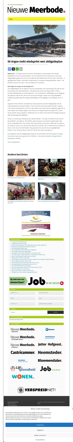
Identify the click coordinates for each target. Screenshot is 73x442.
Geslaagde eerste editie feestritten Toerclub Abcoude (20, 202)
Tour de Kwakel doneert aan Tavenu (49, 201)
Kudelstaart (57, 402)
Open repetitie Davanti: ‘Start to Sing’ (21, 261)
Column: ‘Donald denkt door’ (19, 242)
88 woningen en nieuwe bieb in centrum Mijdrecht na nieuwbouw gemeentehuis (33, 259)
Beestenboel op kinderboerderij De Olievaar (24, 247)
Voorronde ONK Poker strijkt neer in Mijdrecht (48, 178)
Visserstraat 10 (12, 403)
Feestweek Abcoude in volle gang (20, 258)
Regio (12, 298)
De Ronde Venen (43, 292)
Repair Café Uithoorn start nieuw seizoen (23, 270)
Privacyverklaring (40, 439)
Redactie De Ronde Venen (18, 64)
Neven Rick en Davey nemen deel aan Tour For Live (25, 262)
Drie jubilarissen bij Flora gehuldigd (21, 251)
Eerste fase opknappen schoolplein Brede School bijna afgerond (29, 245)
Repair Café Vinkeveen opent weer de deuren (24, 256)
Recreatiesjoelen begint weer (17, 178)
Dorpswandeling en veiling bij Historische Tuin (24, 264)
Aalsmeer (40, 402)
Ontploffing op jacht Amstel (19, 243)
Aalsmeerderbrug (48, 402)
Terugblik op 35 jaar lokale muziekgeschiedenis (24, 272)
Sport (46, 64)
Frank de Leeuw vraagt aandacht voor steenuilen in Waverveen (28, 254)
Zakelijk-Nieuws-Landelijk (45, 303)
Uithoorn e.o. (14, 303)
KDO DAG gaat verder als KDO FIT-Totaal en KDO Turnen (27, 267)
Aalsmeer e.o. (14, 292)
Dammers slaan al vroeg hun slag (20, 269)
